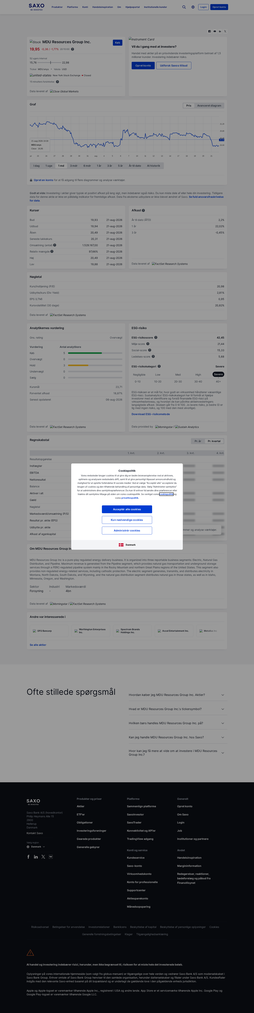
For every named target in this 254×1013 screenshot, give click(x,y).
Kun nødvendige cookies (127, 519)
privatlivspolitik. (130, 497)
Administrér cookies (127, 530)
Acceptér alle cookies (127, 509)
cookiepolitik (166, 494)
